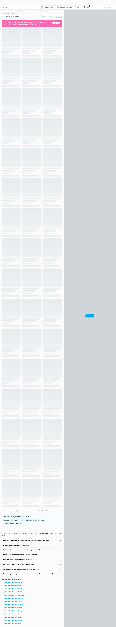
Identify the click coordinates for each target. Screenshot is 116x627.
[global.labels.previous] (15, 511)
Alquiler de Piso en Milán (42, 12)
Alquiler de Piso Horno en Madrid (12, 592)
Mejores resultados (54, 16)
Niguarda (18, 523)
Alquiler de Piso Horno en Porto (12, 585)
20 (42, 510)
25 (46, 510)
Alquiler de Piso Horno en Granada (13, 604)
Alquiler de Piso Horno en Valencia (13, 598)
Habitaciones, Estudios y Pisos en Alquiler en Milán (21, 12)
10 (40, 510)
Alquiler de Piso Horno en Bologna (13, 611)
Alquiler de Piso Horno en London (13, 620)
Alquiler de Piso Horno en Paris (12, 623)
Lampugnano (14, 520)
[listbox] (55, 16)
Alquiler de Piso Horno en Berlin (12, 617)
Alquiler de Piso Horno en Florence (13, 614)
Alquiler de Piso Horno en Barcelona (13, 595)
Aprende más (55, 23)
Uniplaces (4, 12)
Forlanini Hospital (9, 523)
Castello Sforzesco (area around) (30, 520)
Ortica (42, 520)
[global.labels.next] (49, 511)
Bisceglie (6, 520)
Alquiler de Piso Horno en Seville (12, 601)
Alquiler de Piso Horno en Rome (12, 607)
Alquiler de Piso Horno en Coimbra (13, 588)
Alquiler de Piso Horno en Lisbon (12, 582)
